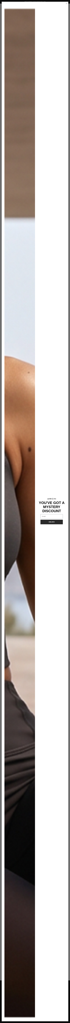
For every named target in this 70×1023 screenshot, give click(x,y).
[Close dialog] (67, 3)
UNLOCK (52, 522)
